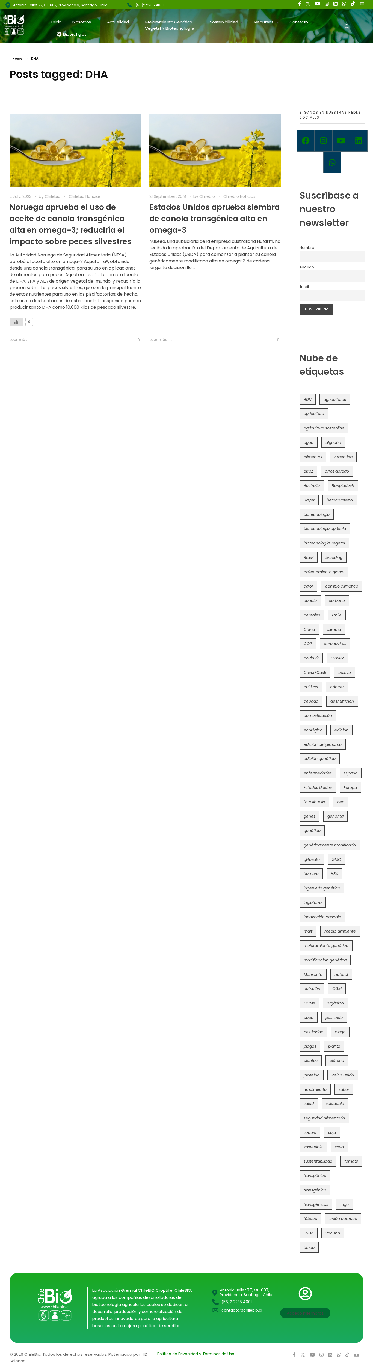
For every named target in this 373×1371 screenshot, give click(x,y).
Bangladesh (343, 485)
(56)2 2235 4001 (149, 5)
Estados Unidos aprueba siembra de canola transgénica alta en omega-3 (214, 218)
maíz (308, 931)
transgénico (315, 1190)
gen (340, 802)
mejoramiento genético (326, 945)
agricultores (335, 399)
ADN (308, 399)
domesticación (318, 715)
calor (308, 586)
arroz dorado (337, 471)
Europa (350, 787)
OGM (337, 988)
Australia (312, 485)
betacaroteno (340, 500)
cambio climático (341, 586)
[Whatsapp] (332, 162)
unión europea (343, 1218)
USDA (308, 1233)
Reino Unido (342, 1075)
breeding (333, 557)
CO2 (308, 643)
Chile (337, 615)
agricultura (314, 413)
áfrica (309, 1247)
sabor (344, 1089)
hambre (311, 873)
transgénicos (316, 1204)
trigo (344, 1204)
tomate (351, 1161)
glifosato (312, 859)
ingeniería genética (322, 888)
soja (332, 1132)
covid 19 (311, 658)
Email (304, 286)
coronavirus (335, 643)
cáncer (337, 687)
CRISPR (337, 658)
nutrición (312, 988)
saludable (335, 1103)
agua (308, 442)
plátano (337, 1060)
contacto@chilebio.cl (241, 1310)
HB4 (334, 873)
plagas (310, 1046)
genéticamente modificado (330, 845)
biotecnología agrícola (325, 528)
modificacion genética (325, 960)
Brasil (308, 557)
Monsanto (313, 974)
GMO (336, 859)
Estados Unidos (318, 787)
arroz (308, 471)
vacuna (332, 1233)
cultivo (344, 672)
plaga (340, 1032)
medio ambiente (340, 931)
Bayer (309, 500)
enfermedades (318, 773)
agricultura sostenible (324, 428)
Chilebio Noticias (85, 196)
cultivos (311, 687)
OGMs (309, 1003)
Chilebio (53, 196)
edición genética (320, 758)
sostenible (313, 1147)
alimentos (313, 457)
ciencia (334, 629)
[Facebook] (306, 141)
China (309, 629)
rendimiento (315, 1089)
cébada (311, 701)
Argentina (343, 457)
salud (309, 1103)
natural (341, 974)
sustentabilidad (318, 1161)
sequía (310, 1132)
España (350, 773)
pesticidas (313, 1032)
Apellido (307, 267)
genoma (335, 816)
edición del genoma (323, 744)
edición (341, 730)
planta (334, 1046)
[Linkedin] (359, 141)
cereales (312, 615)
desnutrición (342, 701)
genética (312, 830)
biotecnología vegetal (324, 543)
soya (339, 1147)
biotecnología (317, 514)
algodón (333, 442)
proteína (311, 1075)
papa (308, 1017)
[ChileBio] (17, 25)
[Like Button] (16, 322)
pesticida (334, 1017)
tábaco (310, 1218)
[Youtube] (341, 141)
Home (17, 58)
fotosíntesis (314, 802)
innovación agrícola (322, 917)
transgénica (315, 1175)
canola (310, 600)
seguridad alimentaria (324, 1118)
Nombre (307, 247)
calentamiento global (324, 572)
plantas (311, 1060)
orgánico (335, 1003)
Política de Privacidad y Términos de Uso (195, 1354)
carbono (337, 600)
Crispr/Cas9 (315, 672)
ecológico (313, 730)
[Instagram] (323, 141)
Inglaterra (313, 902)
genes (309, 816)
